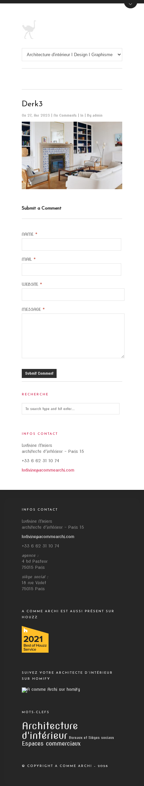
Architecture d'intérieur (50, 730)
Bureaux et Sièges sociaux (91, 738)
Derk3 (32, 104)
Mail (29, 259)
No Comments (66, 115)
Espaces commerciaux (51, 743)
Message (33, 309)
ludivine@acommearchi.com (48, 470)
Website (32, 284)
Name (30, 234)
